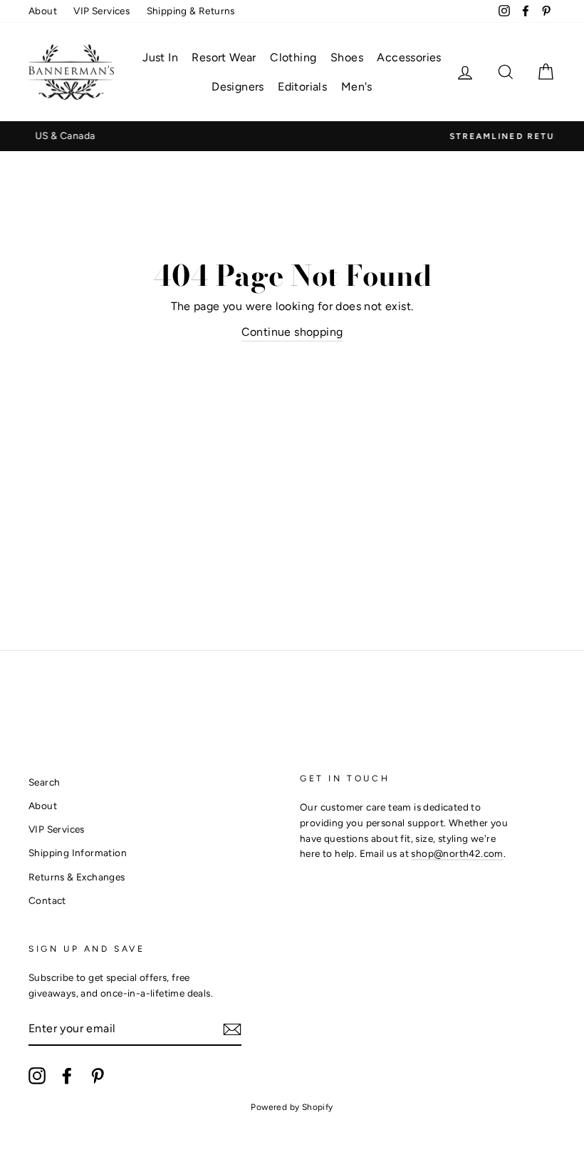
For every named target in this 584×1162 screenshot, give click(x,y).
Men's (356, 86)
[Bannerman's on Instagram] (37, 1075)
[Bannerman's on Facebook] (66, 1075)
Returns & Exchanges (76, 877)
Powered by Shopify (292, 1107)
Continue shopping (292, 332)
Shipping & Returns (191, 10)
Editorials (302, 86)
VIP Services (101, 10)
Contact (47, 900)
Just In (160, 57)
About (42, 10)
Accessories (409, 57)
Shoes (346, 57)
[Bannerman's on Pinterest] (97, 1075)
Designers (238, 86)
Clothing (293, 57)
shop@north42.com (457, 853)
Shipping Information (77, 852)
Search (44, 782)
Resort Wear (224, 57)
